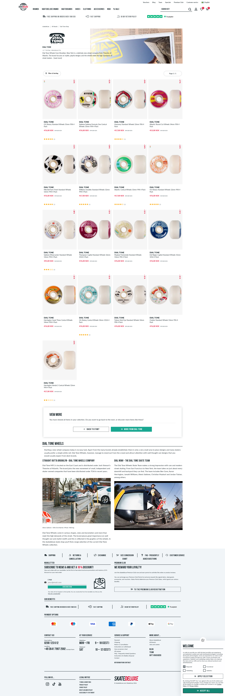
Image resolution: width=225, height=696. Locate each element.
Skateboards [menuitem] (66, 9)
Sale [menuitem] (117, 9)
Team (160, 2)
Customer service (192, 2)
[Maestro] (73, 624)
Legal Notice (84, 677)
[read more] (58, 58)
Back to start (92, 429)
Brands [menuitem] (36, 9)
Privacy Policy (83, 685)
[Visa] (93, 624)
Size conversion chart (121, 649)
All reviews (117, 651)
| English (206, 2)
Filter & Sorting (53, 73)
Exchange (102, 555)
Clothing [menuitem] (87, 9)
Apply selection (204, 676)
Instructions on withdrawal (122, 647)
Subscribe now (67, 587)
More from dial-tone (133, 429)
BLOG (151, 649)
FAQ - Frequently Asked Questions (125, 653)
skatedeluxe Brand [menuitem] (50, 9)
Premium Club (178, 2)
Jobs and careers (154, 644)
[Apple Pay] (151, 624)
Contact (116, 658)
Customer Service (177, 555)
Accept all (205, 691)
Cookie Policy (83, 687)
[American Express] (112, 624)
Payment (117, 640)
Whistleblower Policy (86, 690)
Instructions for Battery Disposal (124, 656)
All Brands (152, 642)
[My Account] (196, 9)
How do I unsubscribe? (54, 593)
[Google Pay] (171, 624)
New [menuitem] (109, 9)
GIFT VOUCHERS (155, 655)
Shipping (52, 555)
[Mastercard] (54, 624)
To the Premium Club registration (149, 589)
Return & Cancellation (121, 644)
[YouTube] (60, 684)
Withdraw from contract (122, 663)
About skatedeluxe (155, 640)
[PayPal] (132, 624)
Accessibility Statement (87, 693)
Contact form (70, 649)
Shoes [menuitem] (77, 9)
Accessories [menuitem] (99, 9)
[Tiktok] (54, 684)
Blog (153, 2)
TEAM (151, 652)
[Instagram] (47, 684)
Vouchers (146, 2)
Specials (168, 2)
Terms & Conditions (85, 682)
